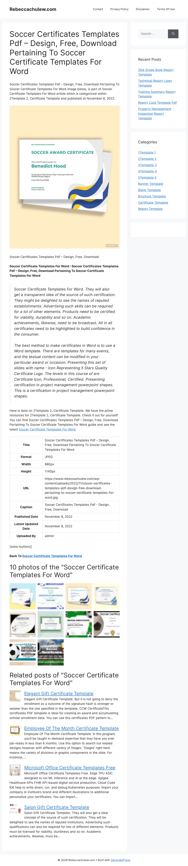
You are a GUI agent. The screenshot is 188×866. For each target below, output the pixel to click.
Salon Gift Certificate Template (56, 807)
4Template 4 (147, 171)
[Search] (173, 33)
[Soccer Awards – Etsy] (23, 624)
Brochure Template (152, 196)
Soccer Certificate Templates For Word (47, 429)
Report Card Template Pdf (157, 103)
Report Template (150, 209)
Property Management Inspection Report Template (154, 113)
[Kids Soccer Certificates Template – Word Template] (107, 596)
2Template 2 (147, 159)
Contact (98, 9)
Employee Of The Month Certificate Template (71, 728)
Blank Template (149, 190)
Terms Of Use (166, 9)
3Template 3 (147, 165)
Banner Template (150, 184)
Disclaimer (143, 9)
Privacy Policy (119, 9)
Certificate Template (153, 202)
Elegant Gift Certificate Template (58, 693)
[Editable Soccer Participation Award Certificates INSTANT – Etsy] (23, 652)
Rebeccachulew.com (33, 9)
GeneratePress (120, 860)
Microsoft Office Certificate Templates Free (69, 767)
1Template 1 (147, 152)
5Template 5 (147, 177)
